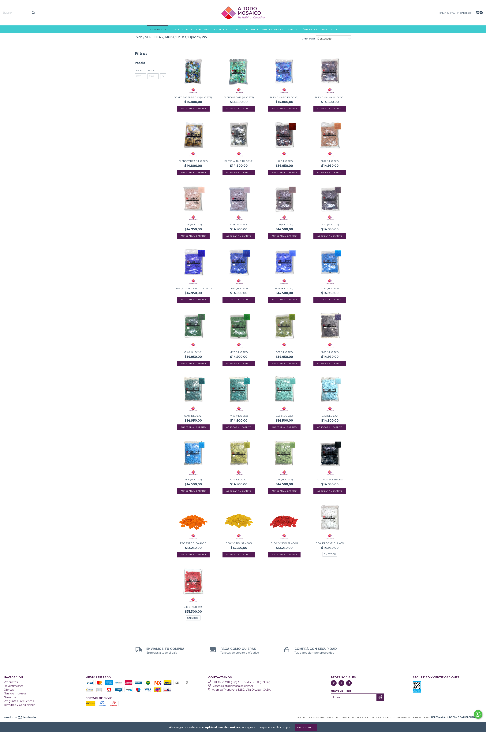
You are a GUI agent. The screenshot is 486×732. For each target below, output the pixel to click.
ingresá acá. (438, 717)
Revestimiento (181, 29)
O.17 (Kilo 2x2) (284, 352)
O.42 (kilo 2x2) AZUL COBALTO (193, 288)
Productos (157, 29)
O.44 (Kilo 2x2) (239, 288)
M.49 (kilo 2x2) (239, 415)
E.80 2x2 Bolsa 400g (193, 543)
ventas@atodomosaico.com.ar (233, 686)
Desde (138, 70)
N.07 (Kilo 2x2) (330, 161)
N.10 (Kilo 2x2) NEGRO (329, 479)
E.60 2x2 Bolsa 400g (239, 543)
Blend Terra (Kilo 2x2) (193, 161)
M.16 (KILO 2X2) (193, 479)
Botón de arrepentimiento (465, 717)
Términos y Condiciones (319, 29)
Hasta (151, 70)
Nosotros (250, 29)
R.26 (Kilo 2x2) (193, 224)
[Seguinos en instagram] (334, 683)
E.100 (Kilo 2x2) (193, 606)
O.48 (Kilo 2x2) (193, 415)
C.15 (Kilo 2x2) (330, 415)
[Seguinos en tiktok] (349, 683)
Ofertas (202, 29)
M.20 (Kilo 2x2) (239, 352)
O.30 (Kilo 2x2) (330, 224)
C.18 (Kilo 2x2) (284, 479)
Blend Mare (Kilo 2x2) (284, 97)
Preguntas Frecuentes (279, 29)
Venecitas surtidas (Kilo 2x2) (193, 97)
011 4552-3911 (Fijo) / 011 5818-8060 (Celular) (241, 682)
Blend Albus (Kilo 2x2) (238, 161)
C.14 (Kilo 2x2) (238, 479)
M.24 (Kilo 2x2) (284, 288)
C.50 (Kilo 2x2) (284, 415)
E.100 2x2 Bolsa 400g (284, 543)
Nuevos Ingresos (225, 29)
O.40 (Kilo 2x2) (193, 352)
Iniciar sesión (464, 13)
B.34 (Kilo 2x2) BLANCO (330, 543)
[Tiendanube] (20, 718)
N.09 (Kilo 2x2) (330, 352)
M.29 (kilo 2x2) (284, 224)
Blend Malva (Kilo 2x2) (329, 97)
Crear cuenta (447, 13)
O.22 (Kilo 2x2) (330, 288)
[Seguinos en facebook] (341, 683)
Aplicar (163, 76)
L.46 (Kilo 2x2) (284, 161)
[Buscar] (33, 12)
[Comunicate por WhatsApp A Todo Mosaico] (478, 714)
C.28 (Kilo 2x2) (239, 224)
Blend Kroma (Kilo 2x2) (239, 97)
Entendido (306, 727)
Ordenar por (308, 38)
